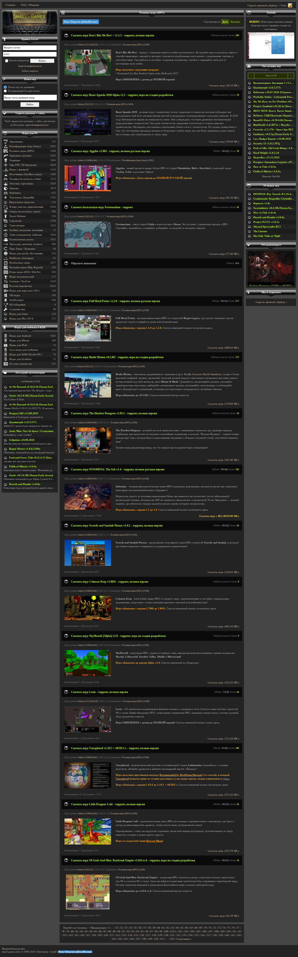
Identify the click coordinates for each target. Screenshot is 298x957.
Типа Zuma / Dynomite (22, 249)
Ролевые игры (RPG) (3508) (136, 45)
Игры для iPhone (19, 340)
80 (72, 931)
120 (106, 935)
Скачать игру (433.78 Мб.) (223, 851)
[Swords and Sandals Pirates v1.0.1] (87, 565)
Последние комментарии (30, 372)
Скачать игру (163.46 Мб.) (223, 460)
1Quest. (149, 172)
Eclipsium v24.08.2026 (21, 440)
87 (105, 931)
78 (63, 931)
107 (210, 931)
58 (149, 927)
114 (71, 935)
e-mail (52, 951)
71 (210, 927)
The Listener (260, 231)
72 (214, 927)
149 (150, 939)
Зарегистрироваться (30, 66)
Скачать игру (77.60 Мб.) (224, 254)
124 (130, 935)
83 (86, 931)
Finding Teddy (124, 172)
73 (219, 927)
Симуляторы (17, 225)
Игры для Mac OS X (21, 318)
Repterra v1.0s (261, 203)
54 (130, 927)
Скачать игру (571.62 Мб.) (223, 795)
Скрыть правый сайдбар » (263, 5)
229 (172, 939)
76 (233, 927)
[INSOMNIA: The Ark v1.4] (87, 509)
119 (100, 935)
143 (114, 939)
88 (109, 931)
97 (151, 931)
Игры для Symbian (20, 359)
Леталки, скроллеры (21, 183)
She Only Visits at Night (266, 236)
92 (128, 931)
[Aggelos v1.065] (87, 190)
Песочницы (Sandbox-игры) (25, 174)
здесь (209, 328)
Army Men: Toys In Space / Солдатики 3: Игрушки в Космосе (44, 431)
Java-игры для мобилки (23, 350)
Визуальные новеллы (21, 202)
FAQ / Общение (30, 5)
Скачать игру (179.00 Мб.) (223, 404)
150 (156, 939)
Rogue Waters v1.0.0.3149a (24, 449)
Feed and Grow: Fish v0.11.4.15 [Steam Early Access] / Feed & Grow (48, 457)
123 (124, 935)
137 (209, 935)
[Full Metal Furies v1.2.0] (87, 340)
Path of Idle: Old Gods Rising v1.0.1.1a (275, 148)
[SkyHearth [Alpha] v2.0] (87, 675)
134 (190, 935)
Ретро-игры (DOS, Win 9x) (25, 272)
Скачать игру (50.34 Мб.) (224, 85)
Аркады (14, 188)
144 (120, 939)
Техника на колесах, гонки (25, 179)
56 (140, 927)
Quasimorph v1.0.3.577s (23, 422)
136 (202, 935)
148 (144, 939)
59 (154, 927)
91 (123, 931)
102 (180, 931)
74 (224, 927)
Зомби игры (16, 300)
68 (196, 927)
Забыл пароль (29, 71)
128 (154, 935)
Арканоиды (16, 141)
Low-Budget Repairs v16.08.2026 (272, 139)
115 (76, 935)
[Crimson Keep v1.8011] (87, 619)
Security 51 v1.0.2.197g (266, 143)
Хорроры (14, 160)
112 (240, 931)
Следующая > (184, 939)
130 (166, 935)
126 (142, 935)
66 (186, 927)
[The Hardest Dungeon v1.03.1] (87, 452)
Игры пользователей (21, 276)
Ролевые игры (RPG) (21, 151)
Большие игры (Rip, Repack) (26, 267)
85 (95, 931)
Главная (10, 5)
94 (137, 931)
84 (91, 931)
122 (118, 935)
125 (136, 935)
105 (198, 931)
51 (116, 927)
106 (204, 931)
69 (200, 927)
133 (184, 935)
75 (228, 927)
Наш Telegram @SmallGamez (81, 21)
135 (196, 935)
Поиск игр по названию (21, 87)
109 (222, 931)
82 (81, 931)
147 (138, 939)
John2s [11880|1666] (87, 160)
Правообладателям (13, 948)
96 (147, 931)
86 (100, 931)
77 (238, 927)
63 (172, 927)
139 (221, 935)
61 (163, 927)
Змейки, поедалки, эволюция (26, 230)
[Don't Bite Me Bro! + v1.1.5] (87, 75)
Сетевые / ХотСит (19, 281)
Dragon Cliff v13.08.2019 (23, 413)
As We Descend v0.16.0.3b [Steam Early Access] (36, 387)
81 (77, 931)
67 (191, 927)
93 (133, 931)
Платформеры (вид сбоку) (25, 146)
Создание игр (17, 309)
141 (233, 935)
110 (228, 931)
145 (126, 939)
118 (94, 935)
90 (119, 931)
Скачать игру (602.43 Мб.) (223, 626)
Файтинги (15, 193)
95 (142, 931)
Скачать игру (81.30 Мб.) (224, 916)
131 (172, 935)
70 (205, 927)
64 (177, 927)
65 (182, 927)
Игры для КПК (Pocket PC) (25, 354)
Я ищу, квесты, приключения (26, 207)
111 (234, 931)
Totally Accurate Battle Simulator (203, 374)
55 (135, 927)
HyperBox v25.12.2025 (266, 157)
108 (216, 931)
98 (156, 931)
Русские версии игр (20, 286)
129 (160, 935)
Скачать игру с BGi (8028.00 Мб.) (219, 516)
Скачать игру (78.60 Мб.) (224, 141)
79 (67, 931)
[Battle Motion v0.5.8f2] (87, 396)
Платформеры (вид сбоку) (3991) (138, 160)
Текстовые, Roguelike (21, 197)
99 (160, 931)
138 (215, 935)
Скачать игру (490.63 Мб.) (223, 347)
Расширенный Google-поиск (24, 91)
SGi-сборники (17, 304)
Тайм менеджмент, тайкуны (25, 235)
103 (186, 931)
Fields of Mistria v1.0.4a (23, 466)
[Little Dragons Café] (87, 843)
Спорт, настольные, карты (25, 211)
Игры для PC (30, 133)
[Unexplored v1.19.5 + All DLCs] (87, 787)
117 (88, 935)
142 (239, 935)
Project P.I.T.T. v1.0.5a (266, 222)
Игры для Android (20, 336)
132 (178, 935)
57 (144, 927)
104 (192, 931)
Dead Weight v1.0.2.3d (266, 153)
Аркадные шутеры (20, 155)
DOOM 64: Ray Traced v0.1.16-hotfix (275, 194)
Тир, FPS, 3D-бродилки (23, 165)
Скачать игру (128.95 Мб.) (223, 572)
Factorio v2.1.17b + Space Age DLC (273, 129)
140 (227, 935)
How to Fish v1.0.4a (264, 167)
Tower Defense (17, 216)
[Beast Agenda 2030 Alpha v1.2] (87, 134)
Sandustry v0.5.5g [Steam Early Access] (275, 134)
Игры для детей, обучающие (26, 253)
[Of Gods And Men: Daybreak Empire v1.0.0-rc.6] (88, 908)
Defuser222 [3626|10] (88, 45)
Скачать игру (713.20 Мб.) (223, 738)
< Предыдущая (97, 927)
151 (162, 939)
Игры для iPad (18, 345)
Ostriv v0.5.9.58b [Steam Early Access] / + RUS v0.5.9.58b (42, 395)
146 (132, 939)
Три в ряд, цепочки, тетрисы (26, 244)
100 (166, 931)
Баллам (235, 21)
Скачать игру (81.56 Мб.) (224, 198)
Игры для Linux (18, 314)
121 (112, 935)
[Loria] (87, 731)
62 (168, 927)
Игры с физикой (18, 169)
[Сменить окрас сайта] (290, 5)
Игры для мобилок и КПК (30, 327)
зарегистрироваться (36, 125)
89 (114, 931)
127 (148, 935)
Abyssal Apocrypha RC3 (267, 226)
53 (126, 927)
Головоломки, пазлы (21, 239)
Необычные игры (19, 262)
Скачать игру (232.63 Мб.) (223, 682)
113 (65, 935)
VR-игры (14, 295)
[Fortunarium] (87, 246)
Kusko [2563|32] (85, 104)
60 (158, 927)
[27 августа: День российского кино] (30, 22)
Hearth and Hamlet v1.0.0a (24, 484)
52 (121, 927)
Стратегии (15, 221)
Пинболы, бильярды (21, 258)
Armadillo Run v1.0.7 (271, 283)
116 (82, 935)
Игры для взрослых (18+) (24, 290)
